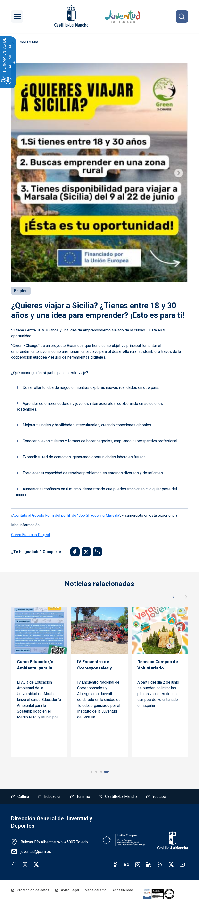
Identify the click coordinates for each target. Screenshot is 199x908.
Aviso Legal (70, 890)
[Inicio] (123, 16)
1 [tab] (91, 772)
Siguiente (185, 597)
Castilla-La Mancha (121, 796)
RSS (160, 864)
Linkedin (148, 864)
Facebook (13, 864)
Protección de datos (33, 890)
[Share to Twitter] (86, 551)
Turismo (83, 796)
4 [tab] (106, 772)
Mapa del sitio (96, 890)
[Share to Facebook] (75, 551)
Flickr (126, 864)
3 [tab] (101, 772)
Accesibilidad (122, 890)
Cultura (23, 796)
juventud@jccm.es (36, 851)
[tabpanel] (39, 682)
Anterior (174, 597)
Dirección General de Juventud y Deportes (51, 822)
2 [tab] (96, 772)
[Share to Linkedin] (97, 551)
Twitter (36, 864)
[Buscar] (182, 16)
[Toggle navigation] (17, 16)
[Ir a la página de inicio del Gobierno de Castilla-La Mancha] (70, 16)
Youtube (159, 796)
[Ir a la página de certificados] (164, 893)
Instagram (25, 864)
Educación (52, 796)
